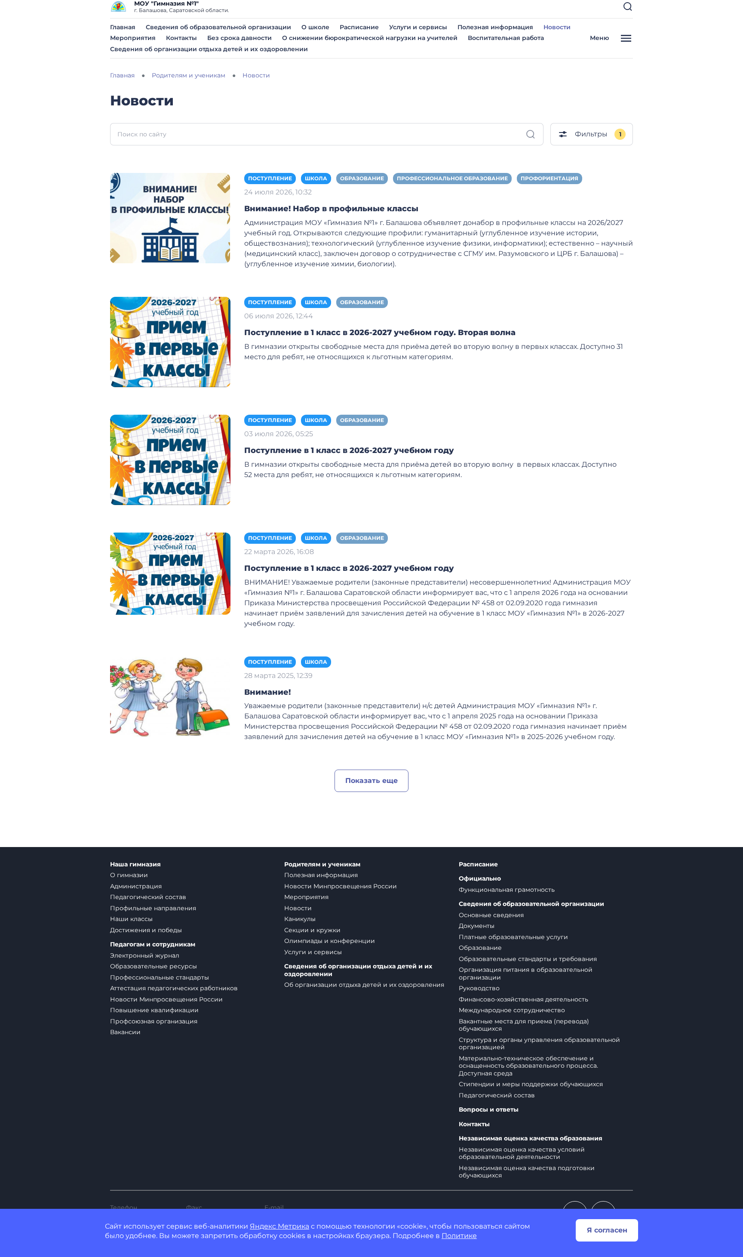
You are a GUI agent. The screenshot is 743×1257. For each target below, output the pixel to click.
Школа (316, 178)
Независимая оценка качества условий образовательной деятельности (522, 1153)
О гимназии (129, 875)
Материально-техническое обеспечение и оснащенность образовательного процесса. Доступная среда (528, 1065)
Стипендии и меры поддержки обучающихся (531, 1084)
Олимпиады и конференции (329, 941)
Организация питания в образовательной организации (526, 973)
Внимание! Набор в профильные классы (331, 208)
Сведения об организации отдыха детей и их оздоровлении (209, 49)
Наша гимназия (135, 864)
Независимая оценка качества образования (530, 1138)
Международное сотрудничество (512, 1010)
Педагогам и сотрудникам (152, 944)
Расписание (359, 27)
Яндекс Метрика (279, 1226)
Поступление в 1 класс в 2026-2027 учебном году (349, 450)
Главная (122, 27)
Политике (459, 1236)
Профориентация (549, 178)
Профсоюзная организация (153, 1021)
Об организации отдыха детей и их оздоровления (364, 985)
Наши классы (131, 919)
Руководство (479, 988)
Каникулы (300, 919)
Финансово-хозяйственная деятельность (523, 999)
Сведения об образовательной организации (218, 27)
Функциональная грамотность (507, 889)
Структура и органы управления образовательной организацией (539, 1043)
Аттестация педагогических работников (174, 988)
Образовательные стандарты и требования (528, 959)
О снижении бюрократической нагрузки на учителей (369, 38)
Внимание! (267, 692)
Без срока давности (239, 38)
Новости (557, 27)
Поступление (270, 178)
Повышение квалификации (154, 1010)
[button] (628, 6)
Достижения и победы (146, 930)
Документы (476, 926)
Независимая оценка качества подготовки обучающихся (527, 1172)
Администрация (136, 886)
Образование (362, 178)
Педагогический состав (148, 897)
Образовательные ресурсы (153, 966)
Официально (480, 878)
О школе (315, 27)
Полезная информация (495, 27)
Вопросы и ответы (489, 1109)
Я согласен (607, 1230)
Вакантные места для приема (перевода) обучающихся (524, 1025)
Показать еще (371, 780)
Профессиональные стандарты (159, 977)
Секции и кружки (312, 930)
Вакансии (125, 1032)
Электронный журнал (144, 955)
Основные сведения (491, 915)
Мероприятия (133, 38)
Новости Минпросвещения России (166, 999)
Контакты (181, 38)
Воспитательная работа (506, 38)
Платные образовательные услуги (513, 937)
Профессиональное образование (452, 178)
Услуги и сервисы (418, 27)
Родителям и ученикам (322, 864)
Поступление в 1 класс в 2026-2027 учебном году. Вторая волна (380, 332)
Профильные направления (153, 908)
